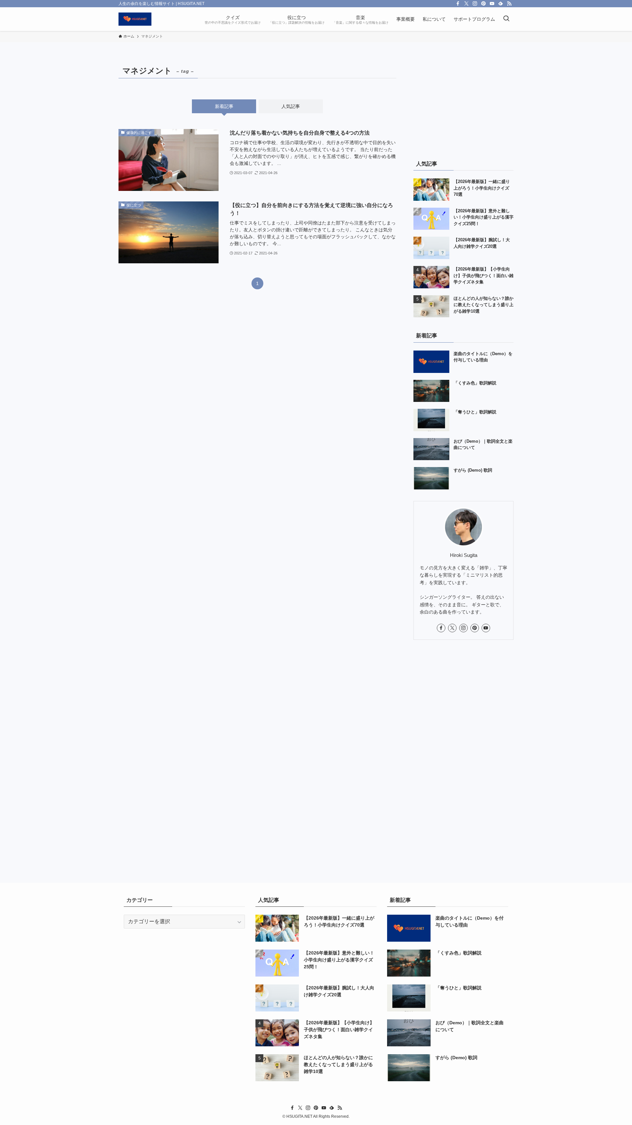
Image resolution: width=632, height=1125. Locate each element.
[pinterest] (483, 3)
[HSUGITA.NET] (134, 19)
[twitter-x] (466, 3)
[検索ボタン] (506, 19)
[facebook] (458, 3)
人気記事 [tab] (290, 106)
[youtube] (492, 3)
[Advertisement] (463, 104)
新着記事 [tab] (224, 106)
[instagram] (475, 3)
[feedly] (500, 3)
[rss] (509, 3)
